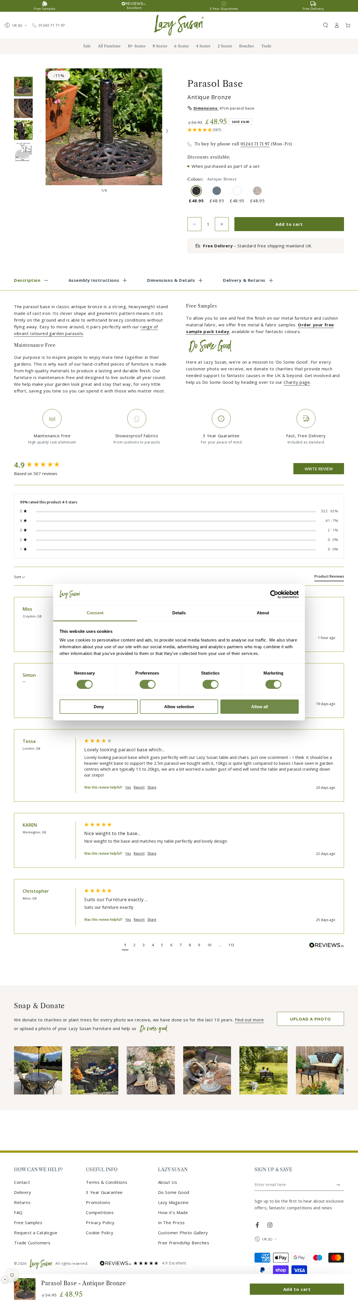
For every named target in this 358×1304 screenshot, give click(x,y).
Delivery (22, 1192)
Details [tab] (179, 612)
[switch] (148, 684)
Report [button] (139, 787)
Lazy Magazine (173, 1202)
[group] (43, 465)
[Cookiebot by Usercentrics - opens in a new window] (274, 594)
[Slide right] (167, 130)
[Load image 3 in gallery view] (23, 130)
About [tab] (263, 612)
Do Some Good (173, 1192)
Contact (22, 1182)
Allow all (259, 706)
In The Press (171, 1222)
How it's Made (173, 1212)
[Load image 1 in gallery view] (23, 86)
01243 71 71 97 (52, 25)
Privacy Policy (100, 1222)
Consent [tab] (95, 612)
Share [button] (151, 787)
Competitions (100, 1212)
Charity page (297, 382)
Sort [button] (18, 576)
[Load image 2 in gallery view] (23, 108)
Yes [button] (128, 787)
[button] (325, 25)
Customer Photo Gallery (183, 1232)
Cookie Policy (99, 1232)
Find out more (249, 1019)
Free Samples (28, 1222)
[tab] (329, 577)
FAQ (18, 1212)
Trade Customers (32, 1242)
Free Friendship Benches (183, 1242)
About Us (167, 1182)
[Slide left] (40, 130)
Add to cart (289, 224)
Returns (22, 1202)
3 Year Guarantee (104, 1192)
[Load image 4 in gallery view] (23, 152)
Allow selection (179, 706)
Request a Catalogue (35, 1232)
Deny (99, 706)
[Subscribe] (338, 1185)
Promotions (98, 1202)
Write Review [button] (319, 468)
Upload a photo (310, 1019)
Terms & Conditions (106, 1182)
